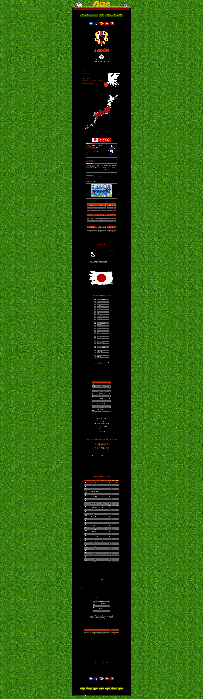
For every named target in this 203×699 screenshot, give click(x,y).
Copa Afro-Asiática (96, 178)
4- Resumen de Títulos (86, 78)
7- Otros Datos (84, 84)
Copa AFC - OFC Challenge (110, 178)
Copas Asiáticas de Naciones (101, 174)
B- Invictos (83, 588)
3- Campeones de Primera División (88, 76)
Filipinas (102, 165)
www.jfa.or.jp (91, 161)
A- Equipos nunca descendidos (87, 586)
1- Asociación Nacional (86, 73)
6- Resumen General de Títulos (88, 83)
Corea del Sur (102, 363)
